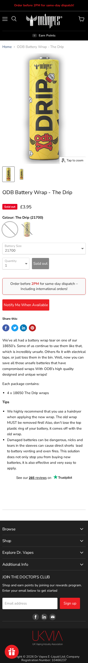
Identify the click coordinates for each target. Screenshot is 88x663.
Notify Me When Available (26, 305)
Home (7, 47)
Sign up (70, 603)
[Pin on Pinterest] (32, 327)
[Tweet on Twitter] (14, 327)
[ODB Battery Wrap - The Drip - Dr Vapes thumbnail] (8, 174)
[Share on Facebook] (5, 327)
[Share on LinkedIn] (23, 327)
